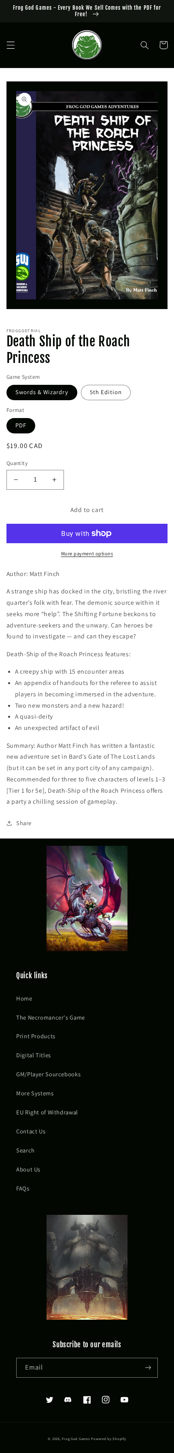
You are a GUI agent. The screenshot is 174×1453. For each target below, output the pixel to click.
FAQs (23, 1188)
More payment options (87, 553)
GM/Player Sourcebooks (48, 1074)
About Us (28, 1169)
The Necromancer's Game (50, 1017)
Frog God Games (76, 1438)
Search (25, 1150)
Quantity (17, 463)
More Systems (35, 1093)
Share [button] (24, 823)
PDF (20, 425)
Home (24, 998)
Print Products (35, 1036)
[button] (10, 45)
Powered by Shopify (108, 1438)
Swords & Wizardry (41, 392)
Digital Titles (33, 1055)
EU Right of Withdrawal (47, 1112)
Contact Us (30, 1131)
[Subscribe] (148, 1368)
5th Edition (106, 392)
